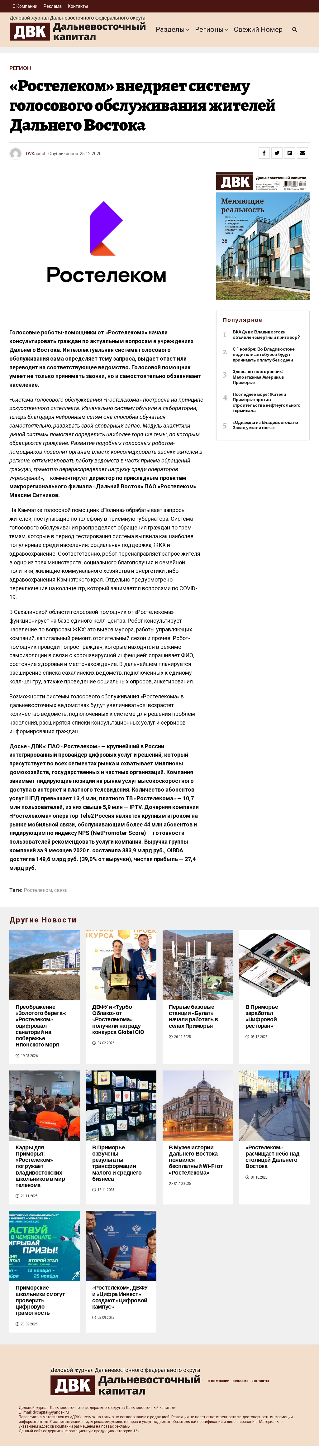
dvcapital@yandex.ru (51, 1412)
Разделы (170, 29)
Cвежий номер (258, 29)
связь (61, 890)
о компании (24, 6)
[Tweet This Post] (277, 153)
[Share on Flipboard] (289, 153)
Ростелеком (38, 890)
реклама (53, 6)
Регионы (209, 29)
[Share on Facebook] (264, 153)
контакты (78, 6)
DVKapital (35, 153)
